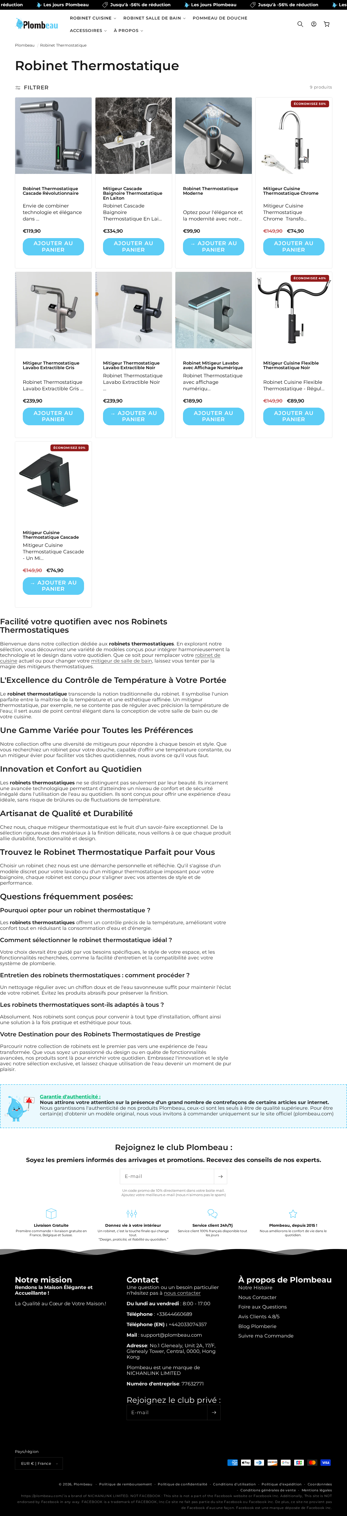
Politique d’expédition (282, 1484)
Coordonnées (320, 1484)
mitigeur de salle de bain (121, 661)
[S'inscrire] (220, 1176)
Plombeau (24, 45)
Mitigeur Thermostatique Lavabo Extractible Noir (131, 365)
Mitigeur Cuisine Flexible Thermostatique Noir (291, 365)
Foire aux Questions (262, 1307)
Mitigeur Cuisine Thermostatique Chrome (290, 191)
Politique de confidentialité (182, 1484)
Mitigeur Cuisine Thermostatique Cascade (51, 535)
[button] (93, 18)
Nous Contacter (257, 1297)
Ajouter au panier (53, 246)
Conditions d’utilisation (234, 1484)
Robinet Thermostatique (63, 45)
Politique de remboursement (125, 1484)
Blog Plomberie (257, 1326)
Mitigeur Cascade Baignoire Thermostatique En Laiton (132, 193)
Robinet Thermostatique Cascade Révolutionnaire (51, 191)
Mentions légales (317, 1490)
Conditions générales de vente (268, 1490)
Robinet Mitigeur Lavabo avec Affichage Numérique (213, 365)
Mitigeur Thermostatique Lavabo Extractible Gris (51, 365)
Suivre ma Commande (266, 1336)
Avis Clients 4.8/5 (258, 1316)
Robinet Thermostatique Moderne (210, 191)
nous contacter (182, 1293)
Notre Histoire (255, 1287)
